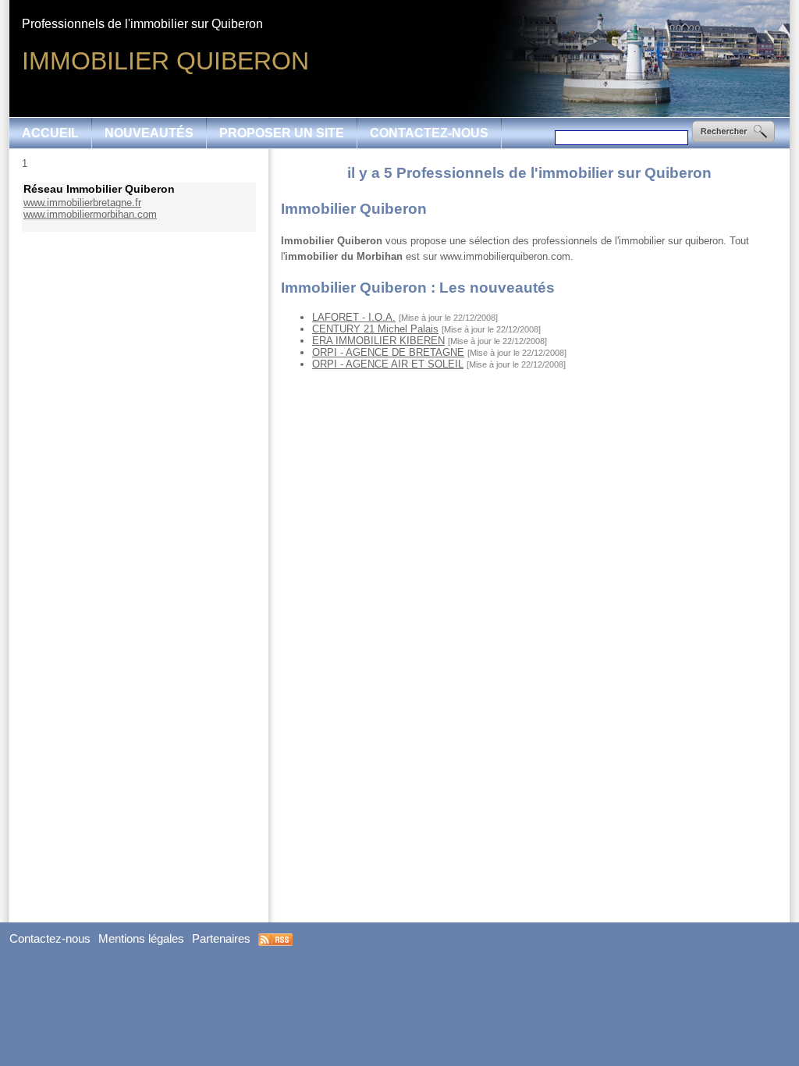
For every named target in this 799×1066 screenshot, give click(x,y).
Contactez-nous (429, 133)
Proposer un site (281, 133)
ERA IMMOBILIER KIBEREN (378, 340)
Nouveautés (149, 133)
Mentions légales (141, 939)
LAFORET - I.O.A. (354, 317)
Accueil (50, 133)
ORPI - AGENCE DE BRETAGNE (388, 352)
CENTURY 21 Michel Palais (375, 329)
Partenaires (221, 939)
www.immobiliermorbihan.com (90, 214)
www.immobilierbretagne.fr (82, 202)
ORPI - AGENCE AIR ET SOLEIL (387, 364)
